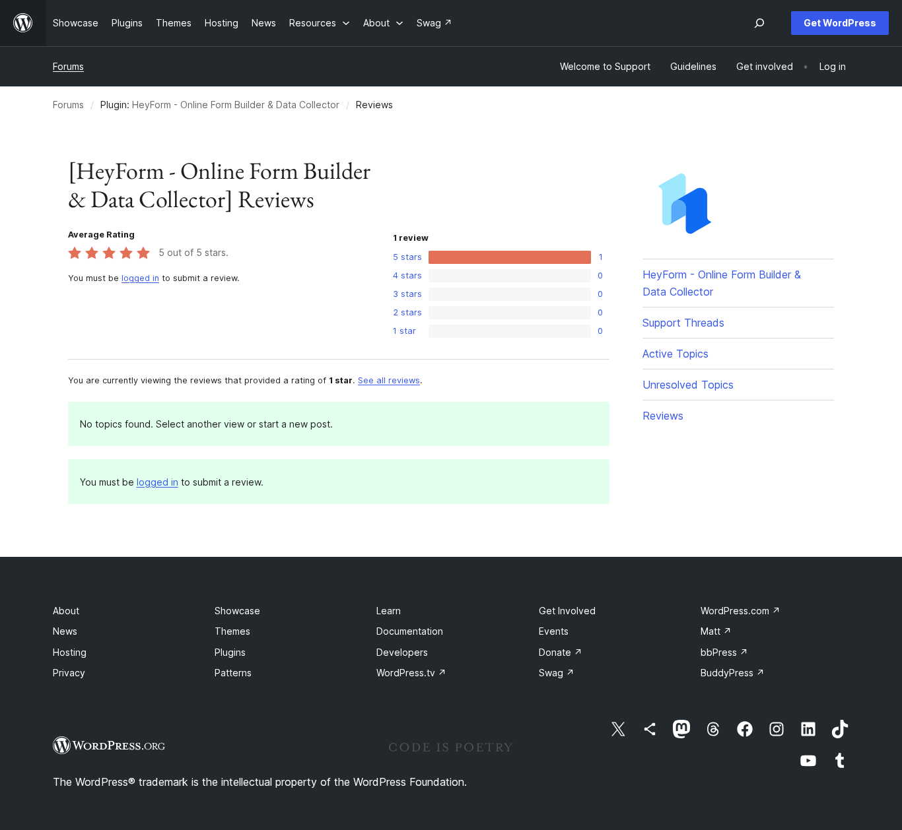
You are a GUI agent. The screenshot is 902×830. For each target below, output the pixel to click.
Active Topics (675, 353)
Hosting (70, 652)
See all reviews (389, 380)
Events (554, 631)
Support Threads (683, 322)
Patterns (233, 672)
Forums (68, 66)
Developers (402, 652)
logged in (140, 278)
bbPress (724, 652)
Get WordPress (840, 22)
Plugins (230, 652)
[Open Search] (759, 23)
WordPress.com (741, 610)
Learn (388, 610)
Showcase (237, 610)
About (66, 610)
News (65, 631)
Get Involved (567, 610)
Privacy (69, 672)
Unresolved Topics (688, 384)
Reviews (662, 415)
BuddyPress (733, 672)
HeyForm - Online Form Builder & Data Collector (235, 104)
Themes (232, 631)
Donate (560, 652)
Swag (556, 672)
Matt (716, 631)
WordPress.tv (411, 672)
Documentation (409, 631)
